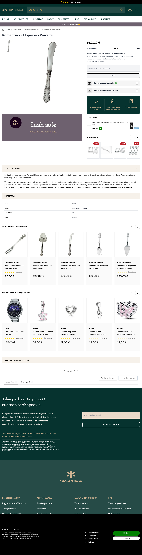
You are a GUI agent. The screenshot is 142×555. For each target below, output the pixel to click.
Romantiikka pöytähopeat (31, 30)
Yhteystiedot (9, 508)
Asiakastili (42, 508)
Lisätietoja (9, 196)
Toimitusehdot (81, 503)
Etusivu (3, 30)
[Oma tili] (130, 10)
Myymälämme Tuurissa (14, 503)
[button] (137, 227)
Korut (50, 19)
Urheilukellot (21, 19)
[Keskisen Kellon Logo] (12, 9)
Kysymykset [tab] (25, 382)
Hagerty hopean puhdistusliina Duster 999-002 (110, 123)
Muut (76, 19)
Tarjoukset (90, 19)
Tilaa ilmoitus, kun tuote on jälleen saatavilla (106, 54)
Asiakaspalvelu (44, 503)
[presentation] (88, 81)
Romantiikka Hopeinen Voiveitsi (51, 30)
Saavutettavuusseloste (119, 508)
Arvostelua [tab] (10, 382)
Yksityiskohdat (12, 169)
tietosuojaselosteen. (24, 436)
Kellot (5, 19)
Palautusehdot (81, 508)
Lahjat (8, 30)
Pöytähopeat (17, 30)
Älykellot (38, 19)
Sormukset (63, 19)
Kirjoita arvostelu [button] (129, 378)
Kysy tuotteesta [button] (109, 378)
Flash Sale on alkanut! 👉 (71, 24)
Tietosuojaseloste (117, 503)
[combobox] (76, 10)
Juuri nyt (105, 19)
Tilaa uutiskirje (111, 425)
